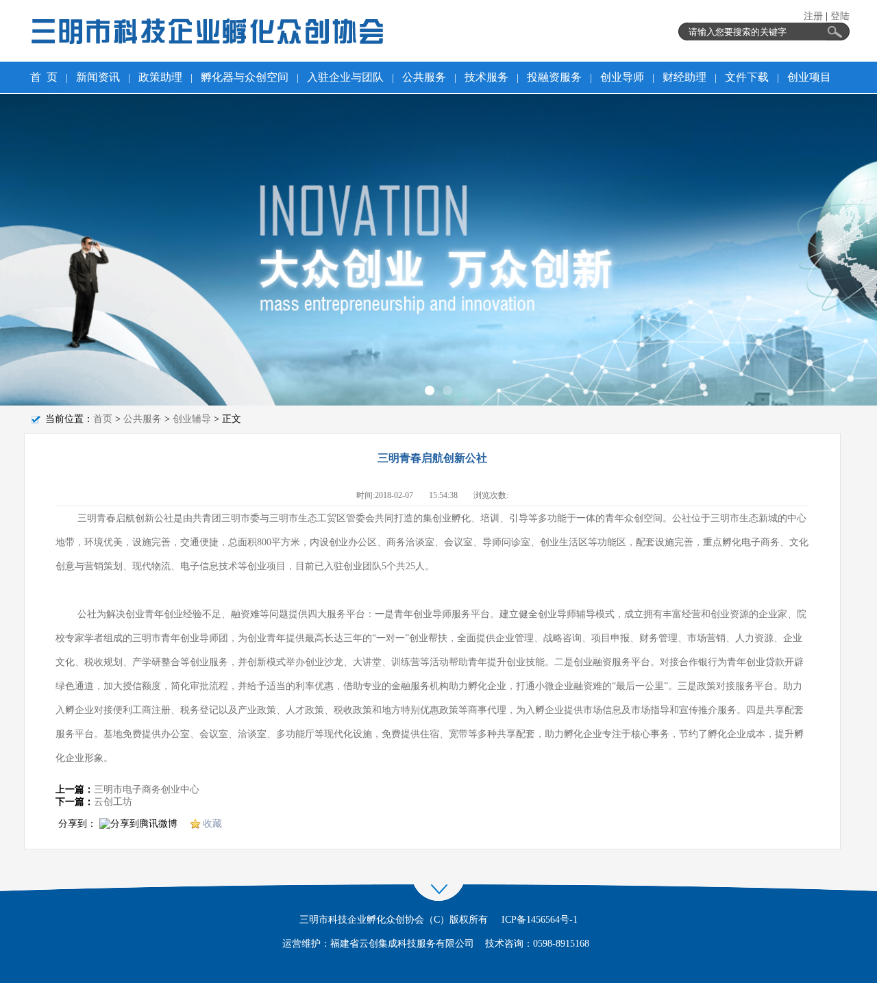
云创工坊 (113, 802)
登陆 (840, 16)
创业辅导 (192, 419)
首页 (102, 419)
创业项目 (809, 77)
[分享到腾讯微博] (138, 825)
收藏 (212, 824)
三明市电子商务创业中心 (146, 789)
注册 (813, 16)
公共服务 (142, 419)
